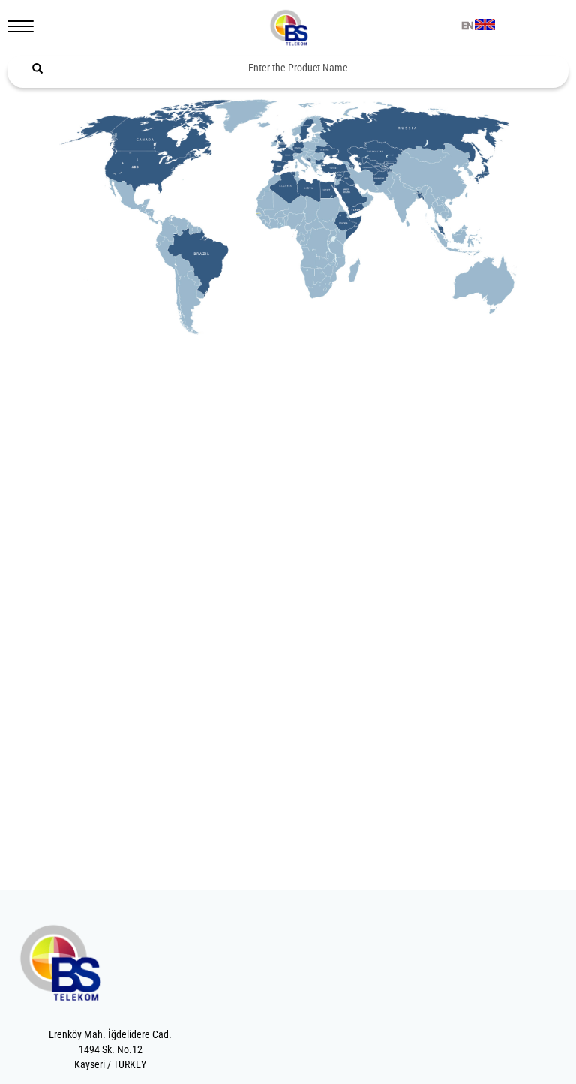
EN (467, 26)
